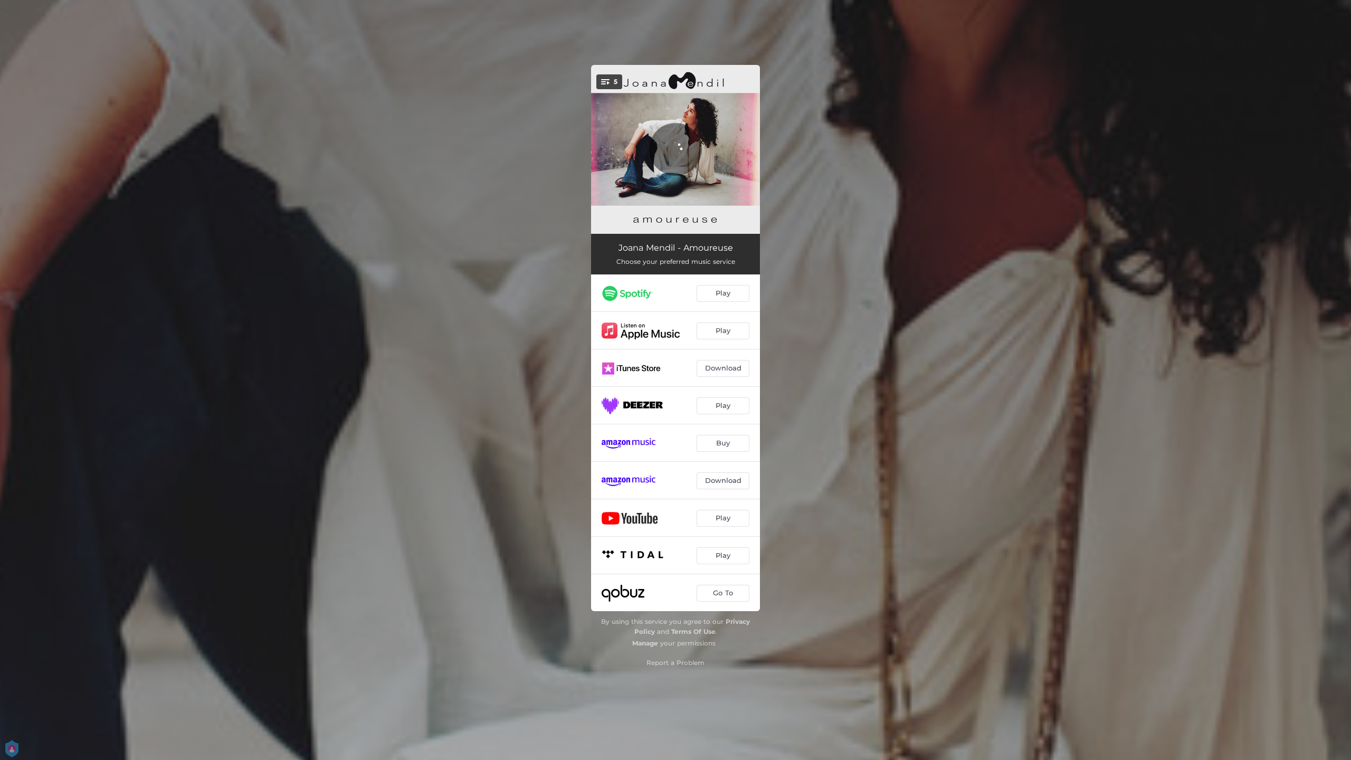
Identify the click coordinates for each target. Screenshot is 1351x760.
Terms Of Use (693, 631)
